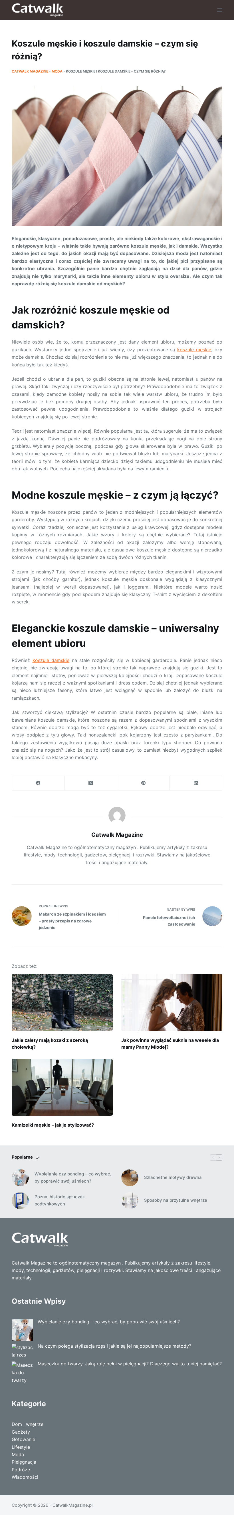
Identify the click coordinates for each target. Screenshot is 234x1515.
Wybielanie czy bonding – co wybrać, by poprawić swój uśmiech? (73, 1177)
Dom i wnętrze (27, 1424)
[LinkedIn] (196, 783)
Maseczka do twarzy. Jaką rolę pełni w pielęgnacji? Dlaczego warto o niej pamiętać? (130, 1363)
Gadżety (21, 1432)
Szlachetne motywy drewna (173, 1177)
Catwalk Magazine (30, 71)
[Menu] (219, 10)
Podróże (21, 1469)
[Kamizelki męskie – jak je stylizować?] (62, 1087)
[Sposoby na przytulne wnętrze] (129, 1200)
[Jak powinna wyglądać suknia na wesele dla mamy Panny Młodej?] (171, 1002)
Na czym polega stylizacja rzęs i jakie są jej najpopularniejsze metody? (114, 1346)
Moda (57, 71)
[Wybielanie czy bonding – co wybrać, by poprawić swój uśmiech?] (20, 1177)
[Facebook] (38, 783)
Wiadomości (25, 1477)
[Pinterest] (143, 783)
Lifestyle (21, 1447)
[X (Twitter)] (90, 783)
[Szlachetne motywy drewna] (129, 1177)
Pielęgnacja (24, 1462)
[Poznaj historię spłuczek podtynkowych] (20, 1200)
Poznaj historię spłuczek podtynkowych (60, 1200)
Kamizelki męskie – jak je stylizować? (53, 1125)
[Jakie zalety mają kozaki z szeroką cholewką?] (62, 1002)
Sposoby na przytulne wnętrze (175, 1200)
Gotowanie (23, 1439)
